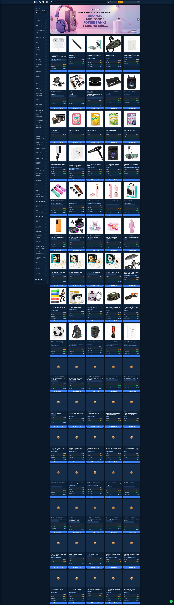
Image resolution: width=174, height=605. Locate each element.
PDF (121, 2)
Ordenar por (38, 279)
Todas (46, 20)
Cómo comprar (113, 2)
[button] (41, 23)
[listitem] (58, 54)
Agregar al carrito (59, 108)
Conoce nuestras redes (131, 2)
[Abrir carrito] (138, 2)
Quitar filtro (37, 17)
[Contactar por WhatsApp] (171, 601)
